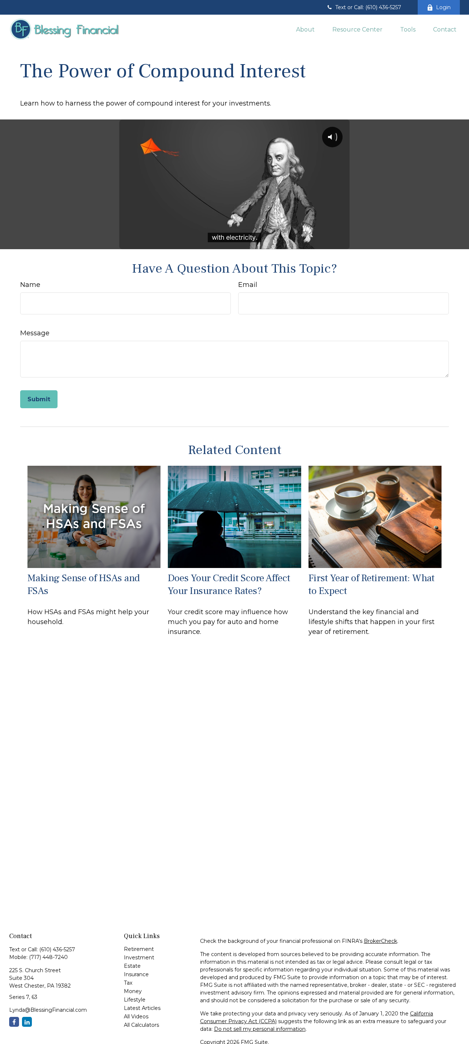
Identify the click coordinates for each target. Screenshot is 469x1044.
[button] (305, 29)
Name (30, 285)
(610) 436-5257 (57, 949)
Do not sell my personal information (260, 1029)
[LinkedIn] (27, 1022)
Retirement (139, 949)
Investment (139, 957)
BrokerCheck (380, 941)
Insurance (136, 974)
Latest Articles (142, 1008)
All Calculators (141, 1025)
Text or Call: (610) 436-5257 (368, 7)
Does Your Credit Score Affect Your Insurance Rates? (229, 584)
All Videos (136, 1016)
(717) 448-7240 (48, 957)
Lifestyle (134, 999)
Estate (132, 966)
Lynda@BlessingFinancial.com (48, 1010)
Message (34, 333)
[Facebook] (14, 1022)
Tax (128, 983)
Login (443, 7)
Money (133, 991)
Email (247, 285)
